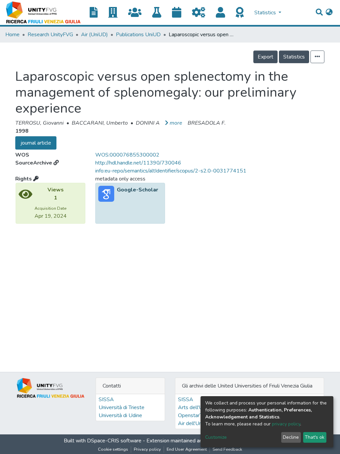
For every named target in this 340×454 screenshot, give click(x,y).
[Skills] (242, 12)
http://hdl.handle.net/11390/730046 (138, 163)
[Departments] (116, 12)
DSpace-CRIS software (114, 440)
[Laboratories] (159, 12)
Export (265, 56)
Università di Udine (120, 415)
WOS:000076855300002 (127, 155)
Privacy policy (147, 449)
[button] (329, 13)
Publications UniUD (138, 34)
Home (12, 34)
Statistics (294, 56)
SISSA (106, 399)
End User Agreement (187, 449)
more (176, 123)
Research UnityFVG (50, 34)
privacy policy (286, 424)
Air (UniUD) (94, 34)
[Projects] (201, 12)
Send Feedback (227, 449)
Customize (216, 437)
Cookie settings (113, 449)
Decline (291, 437)
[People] (223, 12)
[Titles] (96, 12)
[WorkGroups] (137, 12)
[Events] (179, 12)
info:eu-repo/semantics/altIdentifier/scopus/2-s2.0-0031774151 (170, 170)
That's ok (314, 437)
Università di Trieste (121, 407)
